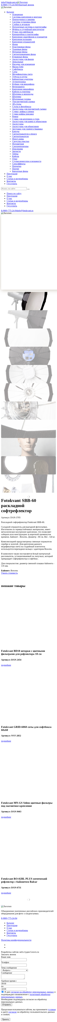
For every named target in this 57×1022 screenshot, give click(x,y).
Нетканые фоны (19, 52)
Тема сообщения (9, 968)
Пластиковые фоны (21, 47)
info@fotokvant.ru (9, 2)
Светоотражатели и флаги (24, 134)
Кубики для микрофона (23, 84)
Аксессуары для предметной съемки (29, 109)
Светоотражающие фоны (24, 54)
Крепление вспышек (22, 39)
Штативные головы (21, 99)
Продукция (12, 174)
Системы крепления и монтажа (27, 17)
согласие (12, 1012)
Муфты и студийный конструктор (28, 29)
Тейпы (15, 154)
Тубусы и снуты (19, 76)
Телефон (5, 962)
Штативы (16, 96)
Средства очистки (20, 141)
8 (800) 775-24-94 (9, 5)
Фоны (15, 44)
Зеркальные (17, 62)
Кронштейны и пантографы (25, 34)
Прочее (15, 169)
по (2, 986)
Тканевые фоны (19, 49)
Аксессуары (18, 124)
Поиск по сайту (14, 193)
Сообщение (6, 973)
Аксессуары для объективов (25, 126)
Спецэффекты (18, 164)
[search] (28, 189)
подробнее (6, 665)
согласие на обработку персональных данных (32, 992)
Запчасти (16, 151)
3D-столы (16, 104)
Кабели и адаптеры (21, 91)
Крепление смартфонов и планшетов (29, 37)
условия (52, 1009)
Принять (5, 1019)
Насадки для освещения (23, 64)
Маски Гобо (17, 67)
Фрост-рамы (18, 139)
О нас (9, 176)
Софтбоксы (17, 69)
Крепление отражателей (23, 42)
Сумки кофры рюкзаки (23, 114)
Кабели (15, 156)
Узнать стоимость (9, 573)
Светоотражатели (20, 136)
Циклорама (17, 149)
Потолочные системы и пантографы (29, 27)
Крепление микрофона (23, 89)
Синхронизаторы (20, 146)
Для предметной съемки (23, 101)
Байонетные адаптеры (22, 79)
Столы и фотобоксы (21, 106)
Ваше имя (5, 957)
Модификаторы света (22, 74)
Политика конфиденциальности (16, 940)
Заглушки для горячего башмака (27, 129)
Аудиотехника (19, 81)
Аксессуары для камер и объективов (29, 121)
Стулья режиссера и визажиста (26, 161)
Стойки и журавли (21, 24)
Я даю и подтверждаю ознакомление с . (28, 994)
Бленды (15, 131)
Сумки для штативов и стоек (25, 119)
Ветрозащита (18, 86)
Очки (14, 159)
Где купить (12, 183)
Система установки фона (24, 22)
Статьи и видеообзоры (17, 178)
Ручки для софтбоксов (22, 32)
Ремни (15, 116)
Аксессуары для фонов (23, 59)
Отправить (6, 1005)
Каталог (10, 923)
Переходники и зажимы (23, 19)
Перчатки (16, 166)
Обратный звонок (25, 5)
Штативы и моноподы (22, 94)
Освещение (17, 14)
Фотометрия (18, 144)
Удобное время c (9, 981)
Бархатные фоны (20, 171)
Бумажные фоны (20, 57)
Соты (14, 72)
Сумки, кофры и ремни (23, 111)
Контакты (11, 181)
